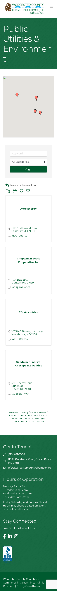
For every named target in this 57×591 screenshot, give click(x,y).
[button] (40, 113)
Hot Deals (33, 415)
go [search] (29, 169)
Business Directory (18, 412)
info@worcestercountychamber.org (30, 467)
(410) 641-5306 (16, 454)
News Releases (38, 412)
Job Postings (37, 418)
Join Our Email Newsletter (19, 528)
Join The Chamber (35, 421)
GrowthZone (33, 586)
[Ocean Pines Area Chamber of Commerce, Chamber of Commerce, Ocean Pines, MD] (7, 554)
